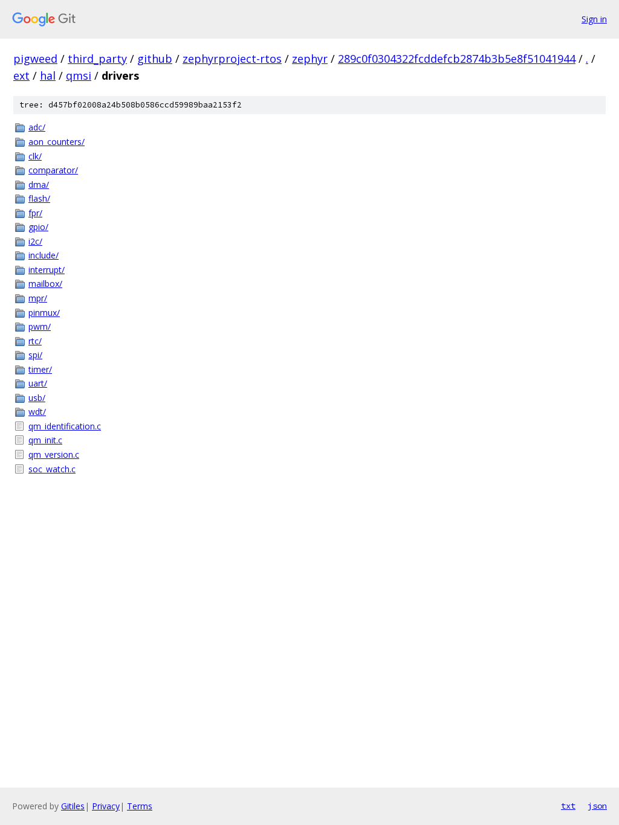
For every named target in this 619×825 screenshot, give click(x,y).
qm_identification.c (64, 426)
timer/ (40, 369)
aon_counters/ (56, 141)
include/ (43, 255)
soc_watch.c (52, 469)
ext (21, 75)
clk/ (35, 156)
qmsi (78, 75)
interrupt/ (46, 269)
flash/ (39, 198)
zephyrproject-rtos (232, 58)
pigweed (35, 58)
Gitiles (73, 806)
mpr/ (37, 298)
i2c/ (35, 241)
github (154, 58)
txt (568, 805)
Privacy (106, 806)
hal (48, 75)
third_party (97, 58)
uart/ (37, 383)
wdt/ (37, 411)
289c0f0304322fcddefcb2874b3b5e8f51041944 (456, 58)
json (597, 805)
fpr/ (35, 213)
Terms (139, 806)
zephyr (310, 58)
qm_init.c (45, 440)
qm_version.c (53, 454)
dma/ (38, 184)
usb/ (36, 397)
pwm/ (39, 326)
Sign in (594, 19)
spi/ (35, 355)
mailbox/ (45, 283)
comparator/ (53, 170)
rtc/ (35, 341)
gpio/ (38, 227)
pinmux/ (44, 312)
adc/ (36, 127)
